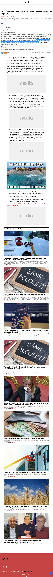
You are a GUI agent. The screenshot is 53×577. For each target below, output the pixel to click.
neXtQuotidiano (4, 16)
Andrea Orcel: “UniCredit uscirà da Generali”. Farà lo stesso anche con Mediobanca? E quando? (25, 367)
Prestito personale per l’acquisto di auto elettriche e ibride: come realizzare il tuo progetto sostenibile (25, 258)
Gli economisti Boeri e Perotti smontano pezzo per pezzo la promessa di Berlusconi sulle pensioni (23, 541)
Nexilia (5, 264)
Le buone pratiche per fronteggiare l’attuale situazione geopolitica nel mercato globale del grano (25, 507)
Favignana (16, 57)
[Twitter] (5, 566)
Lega (42, 131)
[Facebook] (1, 566)
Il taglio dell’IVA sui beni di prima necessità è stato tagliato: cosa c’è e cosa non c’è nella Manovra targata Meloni (26, 404)
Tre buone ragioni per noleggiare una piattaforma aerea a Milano (25, 472)
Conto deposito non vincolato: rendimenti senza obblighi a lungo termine (25, 295)
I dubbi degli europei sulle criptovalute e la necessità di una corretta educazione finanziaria (26, 331)
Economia (3, 7)
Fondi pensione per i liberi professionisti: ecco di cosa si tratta (24, 438)
